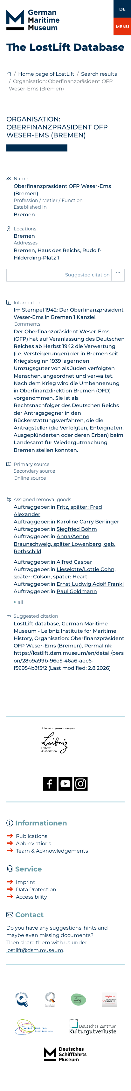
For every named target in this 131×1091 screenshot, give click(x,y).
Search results (99, 74)
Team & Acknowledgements (52, 851)
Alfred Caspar (74, 562)
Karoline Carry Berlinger (88, 522)
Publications (31, 836)
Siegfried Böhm (77, 529)
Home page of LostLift (46, 74)
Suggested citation (87, 275)
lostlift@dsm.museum (34, 950)
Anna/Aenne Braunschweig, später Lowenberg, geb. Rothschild (64, 543)
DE (122, 9)
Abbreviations (33, 843)
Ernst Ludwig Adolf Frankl (90, 584)
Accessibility (31, 897)
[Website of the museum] (8, 74)
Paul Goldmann (77, 591)
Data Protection (36, 889)
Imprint (25, 882)
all (20, 602)
